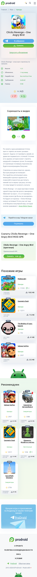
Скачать (19, 45)
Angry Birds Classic (25, 206)
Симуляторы (27, 411)
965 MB (32, 421)
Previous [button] (14, 137)
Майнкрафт (22, 279)
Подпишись (18, 224)
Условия (18, 558)
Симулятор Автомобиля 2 (27, 406)
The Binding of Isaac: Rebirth (25, 325)
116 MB (31, 315)
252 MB (31, 360)
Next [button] (23, 137)
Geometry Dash (23, 301)
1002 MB (31, 292)
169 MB (32, 456)
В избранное (19, 41)
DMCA (18, 554)
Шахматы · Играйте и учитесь (27, 441)
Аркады (19, 9)
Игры (11, 9)
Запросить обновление (18, 52)
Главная (4, 9)
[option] (18, 123)
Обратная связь (24, 563)
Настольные (27, 447)
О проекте (18, 546)
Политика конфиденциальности (18, 550)
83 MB (14, 492)
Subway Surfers (23, 346)
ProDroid (21, 517)
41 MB (32, 337)
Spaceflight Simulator (9, 477)
